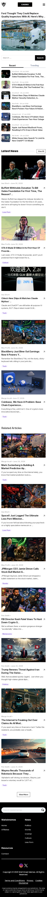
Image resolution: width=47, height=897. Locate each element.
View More (23, 794)
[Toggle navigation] (44, 4)
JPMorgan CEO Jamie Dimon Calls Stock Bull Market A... (20, 570)
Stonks (28, 829)
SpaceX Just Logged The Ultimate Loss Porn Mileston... (19, 517)
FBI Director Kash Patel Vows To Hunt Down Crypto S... (21, 621)
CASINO (25, 4)
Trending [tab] (34, 65)
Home (4, 825)
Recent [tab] (12, 65)
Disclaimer (23, 883)
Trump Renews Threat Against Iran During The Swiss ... (20, 671)
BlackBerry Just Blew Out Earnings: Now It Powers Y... (20, 353)
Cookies (38, 880)
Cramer (28, 834)
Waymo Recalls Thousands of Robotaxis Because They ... (17, 772)
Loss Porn (29, 842)
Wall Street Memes (27, 872)
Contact (5, 853)
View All (41, 151)
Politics (28, 825)
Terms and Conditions (15, 880)
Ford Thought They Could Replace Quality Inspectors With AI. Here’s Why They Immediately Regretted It (22, 15)
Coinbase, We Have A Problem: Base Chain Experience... (21, 404)
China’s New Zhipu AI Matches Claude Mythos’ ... (19, 300)
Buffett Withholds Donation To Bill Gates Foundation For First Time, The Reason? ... (21, 191)
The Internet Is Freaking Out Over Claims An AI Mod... (19, 722)
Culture (28, 838)
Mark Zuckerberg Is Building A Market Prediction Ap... (17, 467)
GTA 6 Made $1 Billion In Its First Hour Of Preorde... (20, 249)
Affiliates (5, 829)
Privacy (30, 880)
